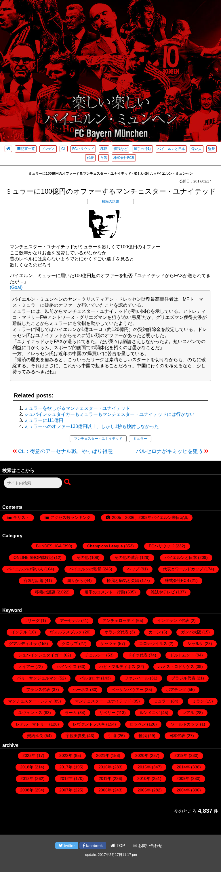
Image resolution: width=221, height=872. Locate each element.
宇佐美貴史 (76, 735)
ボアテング (176, 689)
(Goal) (16, 287)
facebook (94, 845)
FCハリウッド (83, 149)
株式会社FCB (123, 158)
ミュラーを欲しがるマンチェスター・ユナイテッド (77, 408)
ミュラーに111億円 (43, 420)
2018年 (26, 767)
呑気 (103, 158)
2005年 (144, 790)
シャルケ (195, 643)
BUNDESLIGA (48, 546)
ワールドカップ (185, 724)
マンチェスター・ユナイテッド (98, 439)
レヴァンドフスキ (89, 724)
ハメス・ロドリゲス (176, 666)
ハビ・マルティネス (117, 666)
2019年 (181, 755)
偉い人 (196, 149)
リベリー (107, 712)
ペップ (133, 569)
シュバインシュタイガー (40, 655)
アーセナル (70, 620)
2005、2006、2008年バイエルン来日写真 (150, 517)
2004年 (183, 790)
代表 (90, 158)
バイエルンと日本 (171, 149)
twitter (69, 845)
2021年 (102, 755)
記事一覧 (28, 149)
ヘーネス (81, 689)
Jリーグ (33, 620)
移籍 (103, 149)
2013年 (27, 778)
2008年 (26, 790)
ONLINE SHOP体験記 (33, 557)
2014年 (183, 767)
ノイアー (26, 666)
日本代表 (177, 735)
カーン (155, 632)
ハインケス (67, 666)
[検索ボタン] (68, 482)
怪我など (120, 149)
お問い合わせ (149, 845)
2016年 (105, 767)
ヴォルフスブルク (66, 632)
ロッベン (138, 724)
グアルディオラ (23, 643)
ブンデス (48, 149)
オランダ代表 (116, 632)
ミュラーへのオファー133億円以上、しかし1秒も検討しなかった (91, 426)
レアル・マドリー (32, 724)
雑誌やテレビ (163, 592)
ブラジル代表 (183, 678)
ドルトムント (182, 655)
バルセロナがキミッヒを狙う (169, 451)
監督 (211, 149)
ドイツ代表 (137, 655)
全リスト (21, 517)
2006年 (105, 790)
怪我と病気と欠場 (123, 580)
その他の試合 (127, 557)
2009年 (183, 778)
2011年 (105, 778)
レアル (188, 712)
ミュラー (140, 439)
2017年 (66, 767)
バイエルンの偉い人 (25, 569)
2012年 (66, 778)
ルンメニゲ (150, 712)
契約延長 (35, 735)
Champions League (105, 546)
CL (63, 149)
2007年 (66, 790)
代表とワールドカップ (183, 569)
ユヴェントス (30, 712)
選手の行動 (142, 149)
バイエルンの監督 (85, 569)
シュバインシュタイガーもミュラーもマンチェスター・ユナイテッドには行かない (109, 414)
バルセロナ (90, 678)
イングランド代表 (173, 620)
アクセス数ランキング (70, 517)
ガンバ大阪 (191, 632)
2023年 (29, 755)
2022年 (66, 755)
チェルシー (95, 655)
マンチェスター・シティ (30, 701)
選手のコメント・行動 (105, 592)
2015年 (144, 767)
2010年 (143, 778)
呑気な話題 (33, 580)
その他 (83, 557)
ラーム (71, 712)
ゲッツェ (108, 643)
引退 (112, 735)
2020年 (141, 755)
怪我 (143, 735)
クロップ (70, 643)
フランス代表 (38, 689)
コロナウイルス (153, 643)
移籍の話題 (110, 201)
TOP (120, 845)
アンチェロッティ (118, 620)
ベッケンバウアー (127, 689)
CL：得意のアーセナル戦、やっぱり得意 (65, 451)
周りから (75, 580)
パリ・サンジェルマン (37, 678)
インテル (19, 632)
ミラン (198, 701)
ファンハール (137, 678)
